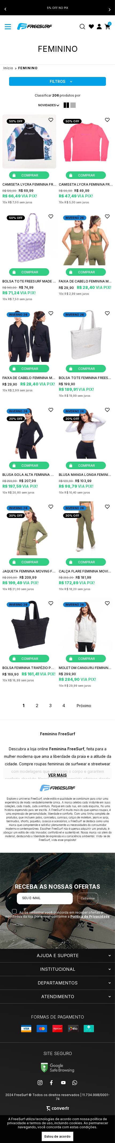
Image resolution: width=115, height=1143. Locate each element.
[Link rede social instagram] (40, 1082)
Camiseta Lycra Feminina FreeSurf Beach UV (86, 184)
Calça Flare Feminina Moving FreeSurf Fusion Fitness (86, 571)
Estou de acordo (57, 1136)
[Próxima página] (84, 705)
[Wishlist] (91, 26)
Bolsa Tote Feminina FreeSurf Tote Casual (86, 378)
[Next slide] (106, 9)
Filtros (58, 81)
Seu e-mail (31, 898)
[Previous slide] (8, 9)
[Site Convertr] (57, 1108)
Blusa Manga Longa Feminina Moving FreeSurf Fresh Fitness (86, 475)
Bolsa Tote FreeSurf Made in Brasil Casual (29, 281)
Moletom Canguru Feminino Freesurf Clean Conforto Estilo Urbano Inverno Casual (86, 668)
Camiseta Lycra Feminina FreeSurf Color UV (29, 184)
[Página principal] (34, 27)
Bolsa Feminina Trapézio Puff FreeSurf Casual (29, 668)
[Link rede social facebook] (52, 1082)
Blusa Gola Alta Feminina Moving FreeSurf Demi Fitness (29, 475)
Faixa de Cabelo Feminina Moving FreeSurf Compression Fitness (29, 378)
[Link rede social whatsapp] (75, 1082)
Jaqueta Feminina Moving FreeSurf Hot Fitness (29, 571)
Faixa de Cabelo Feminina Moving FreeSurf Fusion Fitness (86, 281)
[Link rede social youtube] (63, 1082)
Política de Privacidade (90, 916)
